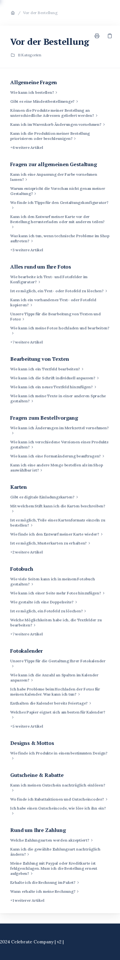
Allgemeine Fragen (33, 82)
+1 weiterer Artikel (27, 900)
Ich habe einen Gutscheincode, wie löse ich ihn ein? (58, 808)
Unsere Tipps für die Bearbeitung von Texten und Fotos (55, 316)
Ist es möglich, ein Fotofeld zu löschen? (46, 611)
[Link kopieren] (110, 36)
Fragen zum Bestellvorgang (44, 417)
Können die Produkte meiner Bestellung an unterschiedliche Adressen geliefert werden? (52, 113)
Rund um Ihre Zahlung (38, 830)
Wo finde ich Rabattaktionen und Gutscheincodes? (57, 799)
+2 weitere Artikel (26, 552)
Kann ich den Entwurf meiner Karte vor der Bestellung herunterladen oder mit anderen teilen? (57, 219)
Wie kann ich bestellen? (32, 92)
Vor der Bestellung (40, 12)
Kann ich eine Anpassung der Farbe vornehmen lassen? (53, 177)
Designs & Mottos (32, 742)
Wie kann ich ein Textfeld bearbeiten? (45, 369)
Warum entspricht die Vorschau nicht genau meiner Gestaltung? (57, 191)
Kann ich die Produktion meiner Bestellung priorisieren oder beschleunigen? (50, 136)
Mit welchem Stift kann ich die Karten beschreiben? (57, 506)
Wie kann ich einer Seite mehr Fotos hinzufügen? (55, 593)
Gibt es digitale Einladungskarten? (42, 497)
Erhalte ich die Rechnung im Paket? (43, 882)
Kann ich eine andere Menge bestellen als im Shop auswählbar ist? (56, 467)
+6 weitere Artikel (26, 147)
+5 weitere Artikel (26, 726)
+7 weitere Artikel (26, 342)
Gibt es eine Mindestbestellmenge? (42, 101)
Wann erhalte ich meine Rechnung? (42, 891)
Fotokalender (26, 650)
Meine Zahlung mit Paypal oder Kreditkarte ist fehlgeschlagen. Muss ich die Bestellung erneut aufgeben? (53, 868)
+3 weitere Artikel (26, 249)
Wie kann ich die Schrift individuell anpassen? (52, 377)
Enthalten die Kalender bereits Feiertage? (49, 703)
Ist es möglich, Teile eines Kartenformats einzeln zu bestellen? (57, 523)
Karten (18, 486)
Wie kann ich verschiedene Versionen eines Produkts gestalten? (59, 444)
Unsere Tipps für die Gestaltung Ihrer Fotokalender (58, 660)
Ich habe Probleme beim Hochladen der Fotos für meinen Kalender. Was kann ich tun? (55, 692)
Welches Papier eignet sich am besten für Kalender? (57, 712)
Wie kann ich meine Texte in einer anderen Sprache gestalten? (58, 398)
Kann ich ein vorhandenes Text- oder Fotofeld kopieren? (53, 302)
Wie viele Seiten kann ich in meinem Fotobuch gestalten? (52, 581)
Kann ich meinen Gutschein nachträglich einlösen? (57, 785)
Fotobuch (21, 568)
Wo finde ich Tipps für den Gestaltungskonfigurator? (59, 202)
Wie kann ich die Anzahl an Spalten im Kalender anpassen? (54, 677)
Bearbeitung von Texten (39, 358)
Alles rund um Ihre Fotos (40, 266)
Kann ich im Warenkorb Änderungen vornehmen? (55, 124)
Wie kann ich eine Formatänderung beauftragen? (55, 456)
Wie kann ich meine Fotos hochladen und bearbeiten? (59, 328)
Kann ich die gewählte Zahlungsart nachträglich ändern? (55, 852)
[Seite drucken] (97, 36)
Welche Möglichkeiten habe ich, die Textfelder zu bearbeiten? (55, 622)
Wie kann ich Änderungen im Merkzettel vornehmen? (59, 427)
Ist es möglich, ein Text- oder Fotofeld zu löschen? (57, 290)
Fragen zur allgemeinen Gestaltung (53, 164)
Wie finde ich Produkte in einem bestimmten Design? (59, 753)
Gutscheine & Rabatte (37, 774)
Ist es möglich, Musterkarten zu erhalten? (48, 543)
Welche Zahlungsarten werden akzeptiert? (49, 840)
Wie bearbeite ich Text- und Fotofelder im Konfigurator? (48, 279)
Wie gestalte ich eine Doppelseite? (42, 602)
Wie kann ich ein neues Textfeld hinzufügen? (51, 386)
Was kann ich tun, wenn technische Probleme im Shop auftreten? (59, 238)
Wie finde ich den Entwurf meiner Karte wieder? (54, 534)
